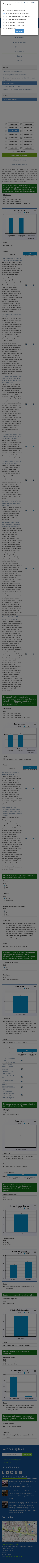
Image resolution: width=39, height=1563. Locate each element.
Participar (19, 31)
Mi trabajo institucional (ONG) (15, 22)
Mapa (35, 2)
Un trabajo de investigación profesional (18, 16)
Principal (19, 2)
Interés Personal (11, 28)
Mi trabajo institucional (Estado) (15, 25)
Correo (27, 2)
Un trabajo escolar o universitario (16, 19)
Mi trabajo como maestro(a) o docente (17, 13)
